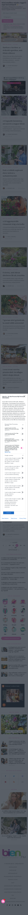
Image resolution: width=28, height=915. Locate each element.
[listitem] (14, 425)
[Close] (24, 396)
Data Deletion (5, 518)
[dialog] (14, 457)
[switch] (22, 428)
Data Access (14, 518)
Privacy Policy (22, 518)
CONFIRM (8, 512)
